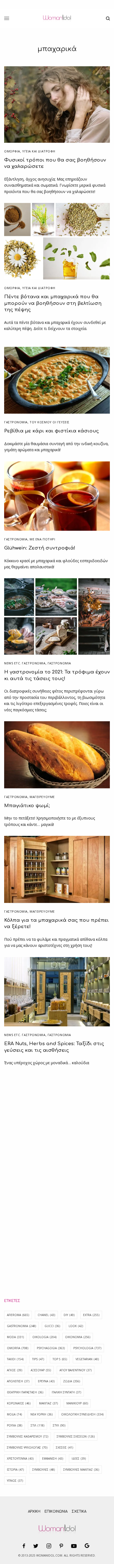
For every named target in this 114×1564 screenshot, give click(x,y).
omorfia (17, 1348)
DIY (69, 1315)
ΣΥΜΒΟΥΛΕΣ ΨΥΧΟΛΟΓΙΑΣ (27, 1447)
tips (38, 1359)
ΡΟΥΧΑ (14, 1425)
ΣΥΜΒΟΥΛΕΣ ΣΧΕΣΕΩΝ (76, 1436)
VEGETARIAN (87, 1359)
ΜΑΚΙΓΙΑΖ (48, 1403)
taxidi (15, 1359)
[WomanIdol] (57, 18)
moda (15, 1337)
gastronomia (21, 1326)
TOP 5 (60, 1359)
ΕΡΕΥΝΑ (46, 1381)
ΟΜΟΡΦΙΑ (12, 151)
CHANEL (46, 1315)
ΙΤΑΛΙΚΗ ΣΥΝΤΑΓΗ (66, 1392)
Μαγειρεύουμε (42, 797)
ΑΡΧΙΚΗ (34, 1511)
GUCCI (52, 1326)
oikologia (44, 1337)
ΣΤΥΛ (59, 1425)
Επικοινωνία (56, 1511)
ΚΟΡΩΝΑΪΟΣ (18, 1403)
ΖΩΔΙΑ (71, 1381)
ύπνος (15, 1481)
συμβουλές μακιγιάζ (81, 1469)
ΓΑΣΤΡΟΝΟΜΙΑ (16, 422)
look (76, 1326)
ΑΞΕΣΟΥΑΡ (41, 1370)
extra (91, 1315)
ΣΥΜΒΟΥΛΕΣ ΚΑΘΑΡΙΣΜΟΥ (27, 1436)
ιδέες (79, 1458)
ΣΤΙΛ (37, 1425)
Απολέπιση (18, 1381)
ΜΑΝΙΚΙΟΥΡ (77, 1403)
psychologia (87, 1348)
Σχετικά (79, 1511)
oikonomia (77, 1337)
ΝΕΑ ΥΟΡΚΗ (41, 1414)
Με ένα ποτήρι (42, 539)
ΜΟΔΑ (14, 1414)
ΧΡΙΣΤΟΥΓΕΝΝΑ (20, 1458)
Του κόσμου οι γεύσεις (49, 422)
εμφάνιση (52, 1458)
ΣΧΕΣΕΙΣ (64, 1447)
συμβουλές (43, 1469)
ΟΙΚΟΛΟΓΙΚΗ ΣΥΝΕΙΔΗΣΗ (82, 1414)
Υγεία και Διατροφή (38, 151)
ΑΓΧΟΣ (14, 1370)
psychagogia (51, 1348)
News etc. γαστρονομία (25, 663)
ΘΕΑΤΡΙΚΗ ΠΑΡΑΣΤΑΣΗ (25, 1392)
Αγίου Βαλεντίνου (75, 1370)
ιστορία (15, 1469)
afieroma (18, 1315)
